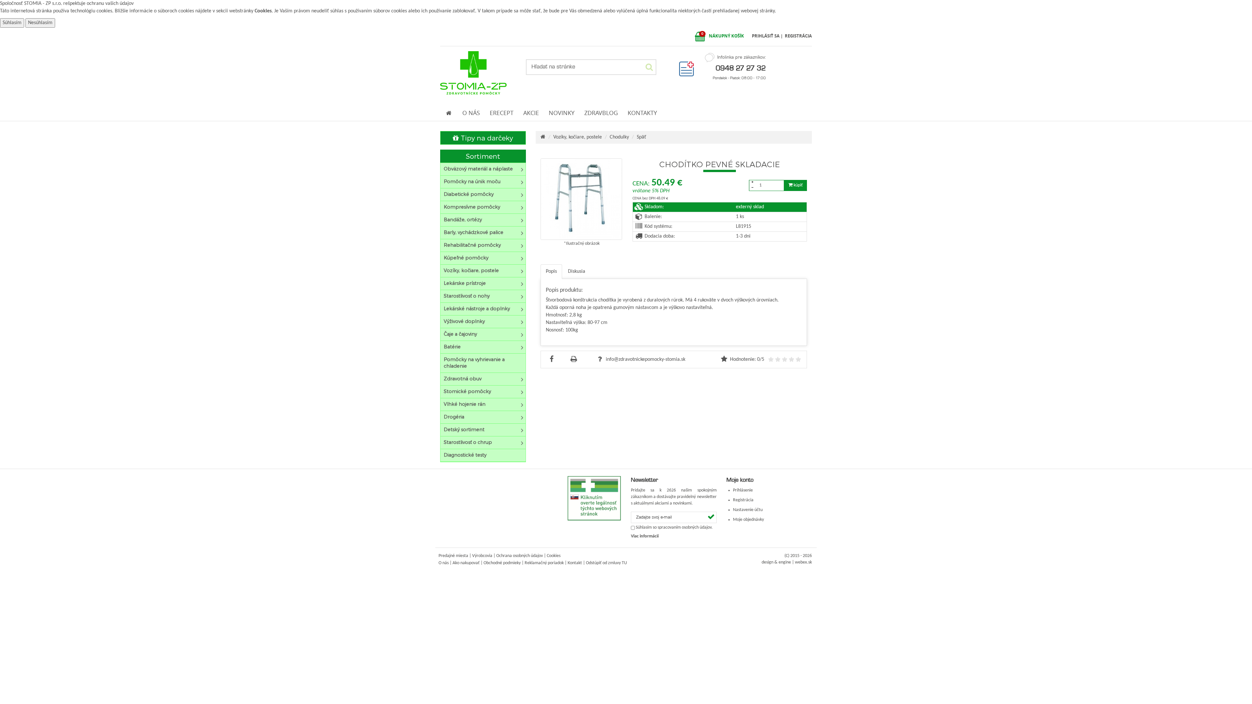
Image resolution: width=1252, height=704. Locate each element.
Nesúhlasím (40, 22)
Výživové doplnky (464, 321)
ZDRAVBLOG (601, 113)
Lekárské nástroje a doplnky (477, 308)
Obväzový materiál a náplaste (478, 168)
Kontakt (575, 563)
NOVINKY (561, 113)
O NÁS (471, 113)
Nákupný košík (726, 36)
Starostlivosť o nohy (467, 296)
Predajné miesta (453, 555)
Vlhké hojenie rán (464, 404)
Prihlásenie (743, 490)
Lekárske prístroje (465, 283)
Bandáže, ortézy (463, 219)
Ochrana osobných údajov (519, 555)
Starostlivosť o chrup (468, 442)
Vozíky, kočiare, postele (471, 270)
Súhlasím (12, 22)
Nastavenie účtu (748, 509)
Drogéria (454, 416)
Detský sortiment (464, 429)
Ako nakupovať (466, 563)
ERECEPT (502, 113)
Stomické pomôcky (467, 391)
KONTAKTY (642, 113)
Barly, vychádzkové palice (473, 232)
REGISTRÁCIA (798, 36)
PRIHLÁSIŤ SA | (768, 36)
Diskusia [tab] (576, 271)
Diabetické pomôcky (469, 194)
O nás (444, 563)
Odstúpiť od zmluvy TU (606, 563)
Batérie (452, 346)
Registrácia (743, 500)
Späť (641, 137)
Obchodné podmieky (502, 563)
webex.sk (803, 562)
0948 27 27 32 (741, 68)
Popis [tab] (551, 271)
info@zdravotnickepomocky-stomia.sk (644, 359)
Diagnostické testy (465, 455)
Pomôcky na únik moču (472, 181)
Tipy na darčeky (486, 138)
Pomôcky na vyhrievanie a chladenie (474, 363)
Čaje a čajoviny (460, 334)
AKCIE (531, 113)
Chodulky (619, 137)
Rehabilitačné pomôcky (472, 245)
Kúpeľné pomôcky (466, 257)
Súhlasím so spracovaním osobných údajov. (674, 527)
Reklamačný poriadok (544, 563)
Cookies (263, 11)
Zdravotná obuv (463, 378)
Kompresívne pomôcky (472, 207)
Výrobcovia (482, 555)
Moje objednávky (748, 519)
